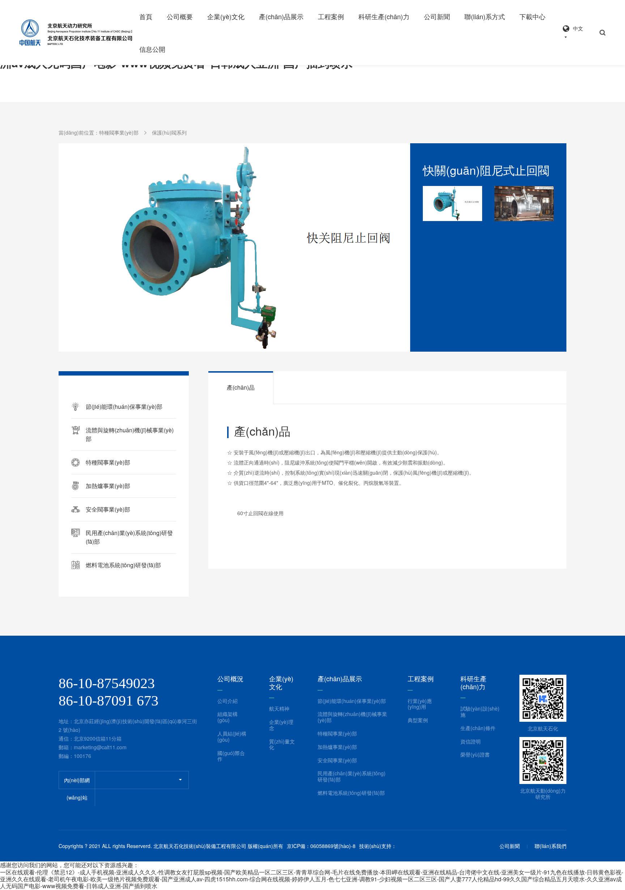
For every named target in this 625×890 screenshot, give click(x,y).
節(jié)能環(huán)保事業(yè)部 (352, 701)
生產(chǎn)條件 (478, 728)
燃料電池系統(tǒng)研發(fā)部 (123, 565)
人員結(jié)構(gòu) (231, 736)
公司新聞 (437, 16)
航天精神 (279, 708)
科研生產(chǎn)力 (383, 16)
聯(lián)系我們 (550, 846)
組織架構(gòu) (227, 717)
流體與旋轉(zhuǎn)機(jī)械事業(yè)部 (352, 717)
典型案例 (418, 720)
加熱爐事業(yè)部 (108, 486)
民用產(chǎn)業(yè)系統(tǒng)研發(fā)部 (352, 776)
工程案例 (331, 16)
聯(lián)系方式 (484, 16)
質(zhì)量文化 (282, 744)
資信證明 (470, 741)
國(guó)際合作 (231, 756)
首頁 (145, 16)
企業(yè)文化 (226, 16)
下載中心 (532, 16)
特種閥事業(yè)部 (119, 132)
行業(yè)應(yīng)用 (420, 704)
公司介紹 (227, 701)
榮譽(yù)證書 (475, 754)
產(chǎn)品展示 (281, 16)
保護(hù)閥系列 (169, 132)
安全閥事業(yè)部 (337, 760)
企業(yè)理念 (281, 725)
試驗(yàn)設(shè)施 (479, 711)
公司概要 (180, 16)
